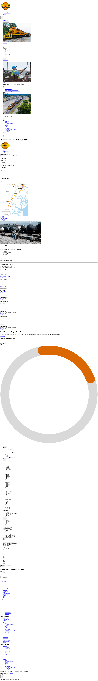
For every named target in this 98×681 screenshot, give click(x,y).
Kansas (7, 475)
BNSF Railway (9, 530)
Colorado (8, 468)
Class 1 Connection (6, 528)
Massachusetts (8, 481)
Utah (7, 502)
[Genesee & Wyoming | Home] (5, 10)
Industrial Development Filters (8, 542)
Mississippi (8, 484)
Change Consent (3, 673)
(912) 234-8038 (3, 298)
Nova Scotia (8, 514)
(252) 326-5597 (3, 291)
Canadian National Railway (11, 531)
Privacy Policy (10, 673)
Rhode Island (8, 496)
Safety (6, 126)
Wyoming (8, 508)
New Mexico (8, 489)
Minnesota (8, 483)
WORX (28, 671)
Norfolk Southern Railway (11, 535)
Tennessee (8, 500)
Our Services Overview (9, 49)
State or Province (6, 458)
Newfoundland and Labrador (11, 513)
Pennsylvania (8, 495)
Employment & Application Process (11, 90)
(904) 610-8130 (3, 305)
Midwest (7, 520)
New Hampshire (9, 487)
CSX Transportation (10, 534)
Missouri (7, 485)
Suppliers (4, 595)
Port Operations (8, 56)
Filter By (3, 343)
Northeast (8, 521)
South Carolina (9, 498)
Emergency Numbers (6, 593)
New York (8, 490)
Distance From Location (7, 537)
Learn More (2, 336)
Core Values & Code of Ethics (10, 129)
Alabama (8, 464)
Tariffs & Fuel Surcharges (15, 155)
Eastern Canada (9, 526)
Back (5, 447)
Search (1, 674)
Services (4, 446)
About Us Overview (8, 121)
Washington (8, 506)
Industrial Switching (8, 53)
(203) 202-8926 (3, 320)
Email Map (2, 217)
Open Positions (12, 91)
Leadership (7, 124)
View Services (3, 258)
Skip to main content (4, 0)
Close (4, 92)
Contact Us (7, 131)
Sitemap (14, 673)
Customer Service (6, 594)
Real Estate (7, 57)
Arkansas (8, 466)
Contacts (21, 155)
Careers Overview (8, 89)
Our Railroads (5, 20)
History (6, 125)
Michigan (8, 482)
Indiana (7, 474)
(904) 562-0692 (3, 313)
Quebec (7, 516)
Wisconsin (8, 507)
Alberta (7, 512)
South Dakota (8, 499)
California (8, 467)
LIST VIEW (10, 341)
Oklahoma (8, 493)
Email (1, 277)
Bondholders (7, 128)
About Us (4, 93)
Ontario (7, 515)
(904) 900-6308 (3, 328)
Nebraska (8, 486)
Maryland (8, 479)
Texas (7, 501)
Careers (4, 61)
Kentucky (8, 476)
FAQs (6, 127)
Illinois (7, 473)
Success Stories (5, 60)
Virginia (7, 504)
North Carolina (9, 491)
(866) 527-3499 (3, 271)
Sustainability (7, 130)
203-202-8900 (3, 581)
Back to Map (8, 565)
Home (4, 150)
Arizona (7, 465)
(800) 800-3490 (3, 286)
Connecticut (8, 469)
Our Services (5, 43)
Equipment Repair (8, 54)
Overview (2, 155)
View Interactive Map (4, 220)
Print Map (2, 216)
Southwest (8, 523)
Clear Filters (3, 565)
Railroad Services (7, 155)
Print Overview (3, 219)
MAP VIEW (4, 341)
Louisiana (8, 477)
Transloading (7, 51)
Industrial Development (9, 52)
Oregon (7, 494)
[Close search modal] (1, 677)
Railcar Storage (7, 55)
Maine (7, 478)
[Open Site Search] (1, 17)
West (7, 524)
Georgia (7, 471)
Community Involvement (9, 123)
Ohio (7, 492)
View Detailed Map (3, 218)
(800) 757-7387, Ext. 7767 (5, 276)
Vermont (7, 503)
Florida (7, 470)
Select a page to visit (4, 154)
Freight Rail (7, 50)
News (6, 122)
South (7, 522)
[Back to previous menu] (3, 47)
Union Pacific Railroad (10, 536)
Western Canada (9, 527)
